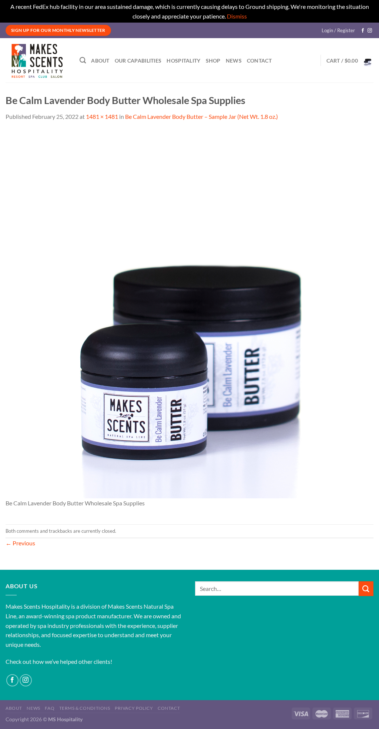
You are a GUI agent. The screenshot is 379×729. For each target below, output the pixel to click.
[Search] (83, 60)
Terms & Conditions (84, 708)
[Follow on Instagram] (370, 30)
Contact (259, 60)
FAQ (49, 708)
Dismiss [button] (237, 16)
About (100, 60)
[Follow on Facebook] (362, 30)
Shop (213, 60)
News (234, 60)
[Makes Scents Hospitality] (37, 60)
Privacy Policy (134, 708)
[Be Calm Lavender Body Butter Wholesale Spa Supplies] (189, 313)
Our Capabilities (138, 60)
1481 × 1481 (102, 116)
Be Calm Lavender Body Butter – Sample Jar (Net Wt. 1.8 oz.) (201, 116)
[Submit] (366, 588)
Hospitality (183, 60)
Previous (20, 542)
